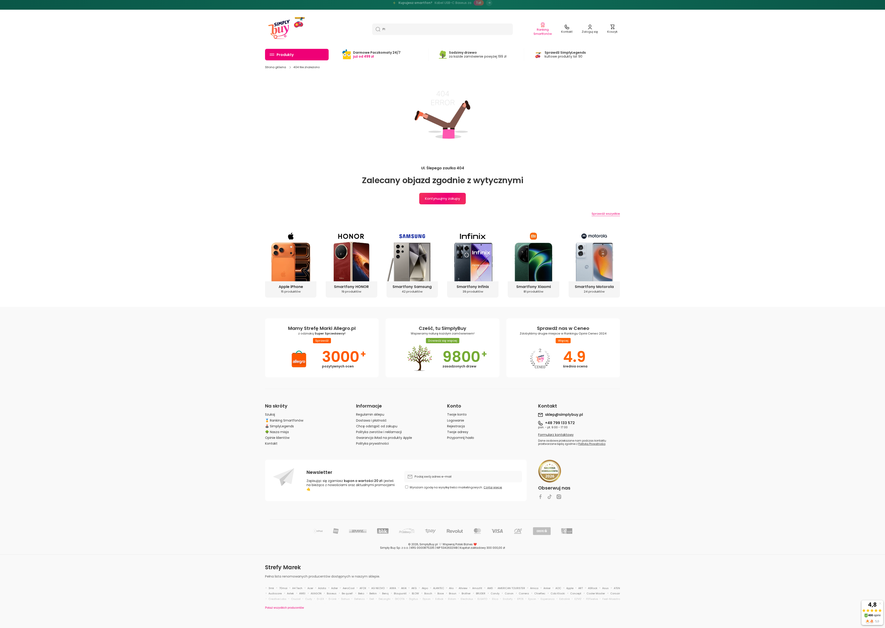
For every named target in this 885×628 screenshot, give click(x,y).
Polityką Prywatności (591, 444)
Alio (451, 588)
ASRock (592, 588)
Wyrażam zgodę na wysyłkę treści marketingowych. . (456, 487)
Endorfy (508, 599)
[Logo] (279, 29)
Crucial (296, 599)
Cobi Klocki (558, 593)
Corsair (615, 593)
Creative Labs (277, 599)
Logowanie (455, 420)
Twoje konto (457, 414)
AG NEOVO (378, 588)
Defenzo (359, 599)
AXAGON (316, 593)
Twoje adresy (457, 432)
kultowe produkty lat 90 (565, 54)
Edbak (439, 599)
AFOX (363, 588)
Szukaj (270, 414)
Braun (452, 593)
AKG (414, 588)
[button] (612, 29)
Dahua (345, 599)
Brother (466, 593)
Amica (534, 588)
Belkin (373, 593)
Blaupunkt (400, 593)
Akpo (425, 588)
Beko (361, 593)
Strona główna (275, 67)
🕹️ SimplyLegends (279, 426)
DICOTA (399, 599)
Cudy (308, 599)
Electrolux (467, 599)
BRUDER (480, 593)
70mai (283, 588)
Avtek (290, 593)
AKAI (404, 588)
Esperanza (548, 599)
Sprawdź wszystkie (606, 214)
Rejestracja (456, 426)
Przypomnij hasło (460, 437)
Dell (371, 599)
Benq (385, 593)
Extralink (564, 599)
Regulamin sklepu (370, 414)
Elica (495, 599)
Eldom (452, 599)
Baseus (331, 593)
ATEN (617, 588)
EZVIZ (578, 599)
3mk (271, 588)
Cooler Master (596, 593)
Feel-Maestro (611, 599)
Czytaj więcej (493, 487)
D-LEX (320, 599)
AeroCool (348, 588)
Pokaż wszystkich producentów (284, 607)
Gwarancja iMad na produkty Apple (384, 437)
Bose (440, 593)
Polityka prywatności (372, 443)
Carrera (524, 593)
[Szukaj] (376, 29)
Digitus (413, 599)
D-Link (332, 599)
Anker (547, 588)
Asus (605, 588)
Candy (495, 593)
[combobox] (442, 29)
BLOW (415, 593)
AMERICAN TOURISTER (511, 588)
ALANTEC (438, 588)
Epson (532, 599)
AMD (490, 588)
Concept (575, 593)
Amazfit (477, 588)
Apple (569, 588)
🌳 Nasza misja (277, 432)
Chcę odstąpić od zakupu (376, 426)
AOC (558, 588)
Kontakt (271, 443)
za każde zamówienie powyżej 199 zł (477, 54)
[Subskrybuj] (516, 476)
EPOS (520, 599)
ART (580, 588)
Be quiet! (347, 593)
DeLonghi (384, 599)
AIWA (392, 588)
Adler (334, 588)
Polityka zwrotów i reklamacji (379, 432)
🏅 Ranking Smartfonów (284, 420)
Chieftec (539, 593)
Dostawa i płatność (371, 420)
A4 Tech (297, 588)
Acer (310, 588)
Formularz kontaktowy (556, 435)
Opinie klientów (277, 437)
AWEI (302, 593)
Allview (463, 588)
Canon (509, 593)
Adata (322, 588)
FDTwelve (592, 599)
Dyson (427, 599)
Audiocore (275, 593)
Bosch (428, 593)
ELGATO (482, 599)
